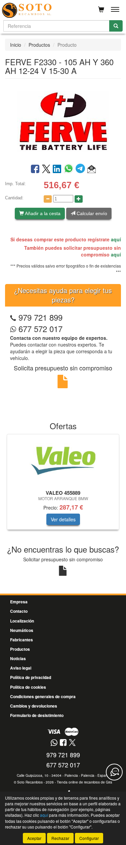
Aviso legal (20, 668)
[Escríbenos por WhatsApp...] (53, 743)
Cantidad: (14, 197)
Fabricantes (21, 640)
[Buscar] (116, 26)
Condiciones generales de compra (43, 696)
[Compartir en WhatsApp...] (70, 169)
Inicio (15, 44)
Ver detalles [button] (63, 519)
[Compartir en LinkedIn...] (57, 169)
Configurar (89, 838)
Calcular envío (91, 213)
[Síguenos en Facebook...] (63, 743)
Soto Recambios (30, 782)
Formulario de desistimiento (37, 715)
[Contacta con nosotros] (114, 772)
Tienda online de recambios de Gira (84, 782)
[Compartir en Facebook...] (35, 169)
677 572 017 (39, 328)
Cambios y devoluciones (33, 706)
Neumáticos (21, 630)
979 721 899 (40, 317)
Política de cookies (28, 687)
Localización (22, 621)
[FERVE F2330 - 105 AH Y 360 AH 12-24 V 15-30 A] (63, 120)
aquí (116, 239)
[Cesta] (101, 9)
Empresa (19, 602)
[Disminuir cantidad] (48, 199)
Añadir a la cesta (42, 213)
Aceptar (34, 838)
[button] (91, 169)
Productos (39, 44)
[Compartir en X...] (46, 169)
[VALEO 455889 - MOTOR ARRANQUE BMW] (63, 461)
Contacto (19, 611)
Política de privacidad (30, 677)
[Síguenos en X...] (72, 743)
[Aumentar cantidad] (79, 199)
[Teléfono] (13, 317)
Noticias (18, 658)
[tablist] (63, 485)
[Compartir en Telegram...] (81, 169)
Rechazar (60, 838)
